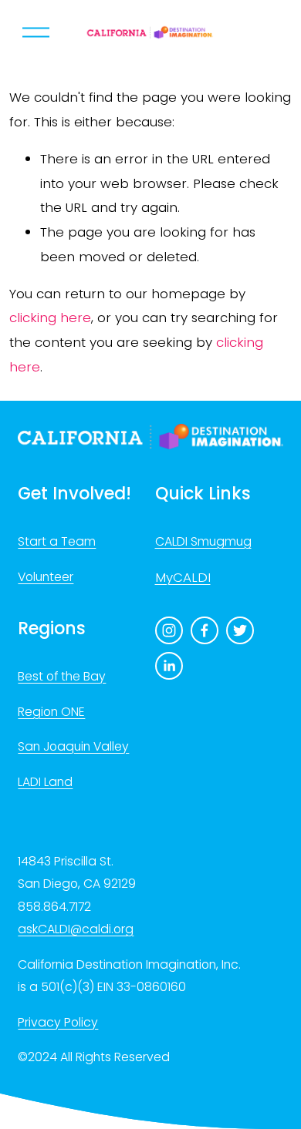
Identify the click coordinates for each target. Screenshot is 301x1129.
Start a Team (57, 541)
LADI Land (45, 782)
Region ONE (51, 712)
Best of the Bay (62, 676)
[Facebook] (204, 630)
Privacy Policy (58, 1022)
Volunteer (45, 577)
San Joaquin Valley (73, 746)
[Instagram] (169, 630)
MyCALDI (183, 577)
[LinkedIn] (169, 666)
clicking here (50, 317)
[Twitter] (240, 630)
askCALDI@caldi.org (76, 929)
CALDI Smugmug (203, 541)
